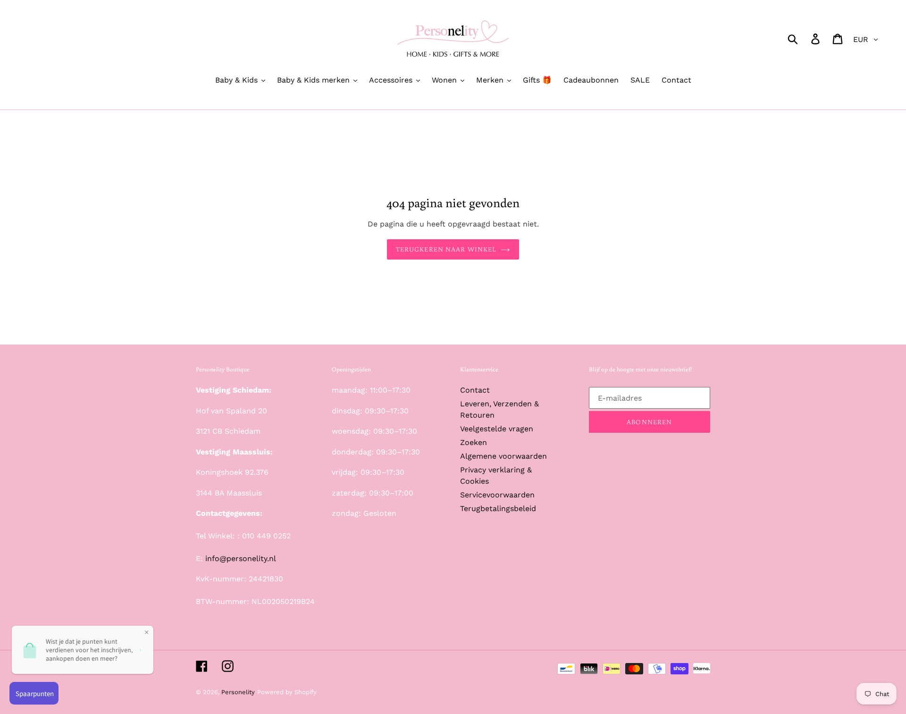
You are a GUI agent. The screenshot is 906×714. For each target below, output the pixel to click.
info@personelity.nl (240, 558)
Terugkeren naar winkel (446, 249)
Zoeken (473, 442)
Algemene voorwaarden (503, 456)
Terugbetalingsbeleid (498, 508)
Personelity (238, 692)
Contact (475, 390)
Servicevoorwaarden (497, 494)
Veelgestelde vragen (496, 428)
